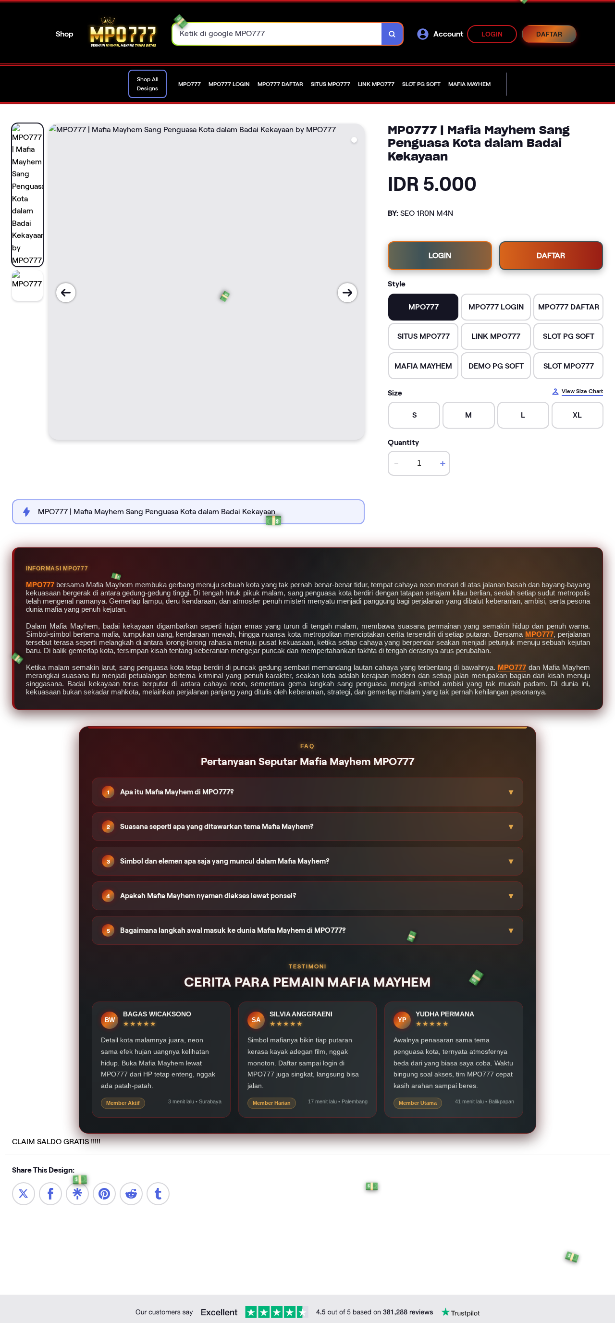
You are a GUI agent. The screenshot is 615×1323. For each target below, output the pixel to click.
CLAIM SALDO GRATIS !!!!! (56, 1142)
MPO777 (40, 585)
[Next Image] (347, 292)
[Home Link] (123, 34)
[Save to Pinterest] (104, 1193)
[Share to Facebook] (50, 1193)
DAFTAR (549, 34)
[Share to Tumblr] (158, 1193)
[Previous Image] (66, 292)
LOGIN (492, 34)
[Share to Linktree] (77, 1193)
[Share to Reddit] (131, 1193)
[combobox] (277, 34)
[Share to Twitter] (23, 1193)
